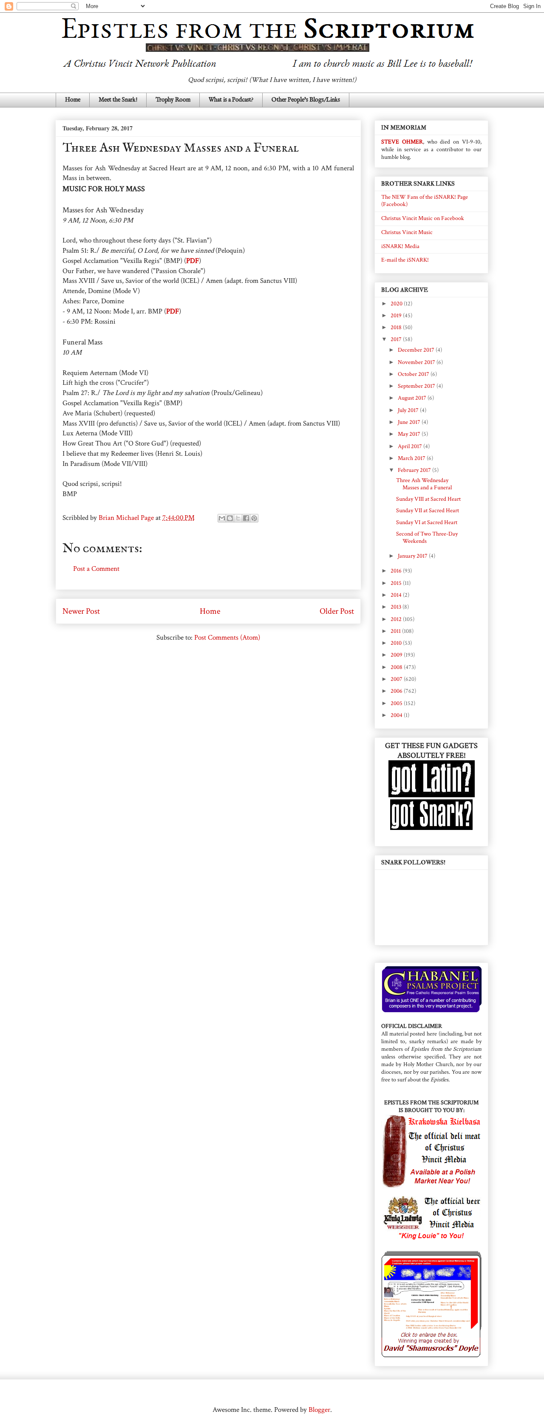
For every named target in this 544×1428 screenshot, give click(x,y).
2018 (397, 327)
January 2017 (413, 556)
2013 (396, 607)
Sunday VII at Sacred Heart (427, 510)
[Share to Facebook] (246, 518)
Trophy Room (173, 100)
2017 (397, 339)
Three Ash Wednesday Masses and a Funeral (424, 484)
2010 (397, 643)
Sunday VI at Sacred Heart (426, 522)
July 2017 (409, 410)
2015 (397, 583)
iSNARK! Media (400, 246)
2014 (397, 595)
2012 (397, 619)
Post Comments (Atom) (227, 637)
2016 (397, 571)
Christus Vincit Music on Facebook (422, 218)
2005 (397, 703)
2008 (397, 667)
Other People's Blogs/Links (306, 100)
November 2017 (417, 362)
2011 (396, 631)
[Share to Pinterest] (254, 518)
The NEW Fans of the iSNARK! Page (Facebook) (424, 200)
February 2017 (415, 470)
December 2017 (417, 350)
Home (72, 100)
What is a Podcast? (231, 100)
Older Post (337, 611)
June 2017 (410, 422)
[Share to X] (238, 518)
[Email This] (222, 518)
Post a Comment (96, 568)
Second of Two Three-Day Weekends (427, 537)
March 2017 (412, 458)
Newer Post (81, 611)
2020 (397, 304)
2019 (397, 315)
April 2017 (410, 446)
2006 (397, 691)
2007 (397, 679)
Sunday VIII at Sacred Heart (428, 499)
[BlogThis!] (230, 518)
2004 (397, 715)
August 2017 (413, 398)
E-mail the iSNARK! (405, 260)
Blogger (319, 1409)
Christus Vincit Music (407, 232)
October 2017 (414, 374)
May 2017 (410, 434)
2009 (397, 655)
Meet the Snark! (118, 100)
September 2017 (417, 386)
